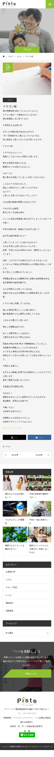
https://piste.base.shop (12, 428)
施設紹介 (9, 603)
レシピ (8, 595)
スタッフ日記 (11, 587)
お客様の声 (10, 572)
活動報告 (9, 611)
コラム (9, 100)
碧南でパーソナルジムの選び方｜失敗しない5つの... (39, 549)
